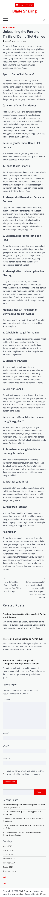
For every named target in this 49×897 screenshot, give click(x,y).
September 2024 (9, 871)
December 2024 (9, 858)
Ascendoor (19, 894)
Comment (8, 699)
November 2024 (9, 862)
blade (7, 41)
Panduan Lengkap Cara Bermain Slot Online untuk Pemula (24, 616)
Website (6, 758)
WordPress (40, 894)
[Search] (44, 20)
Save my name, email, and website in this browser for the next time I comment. (25, 772)
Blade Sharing (24, 11)
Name (6, 733)
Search (40, 792)
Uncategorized (9, 27)
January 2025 (8, 854)
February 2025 (8, 850)
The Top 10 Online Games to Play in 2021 (23, 639)
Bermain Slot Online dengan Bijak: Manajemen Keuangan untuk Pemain (21, 662)
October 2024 (8, 867)
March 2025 (7, 846)
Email (6, 745)
